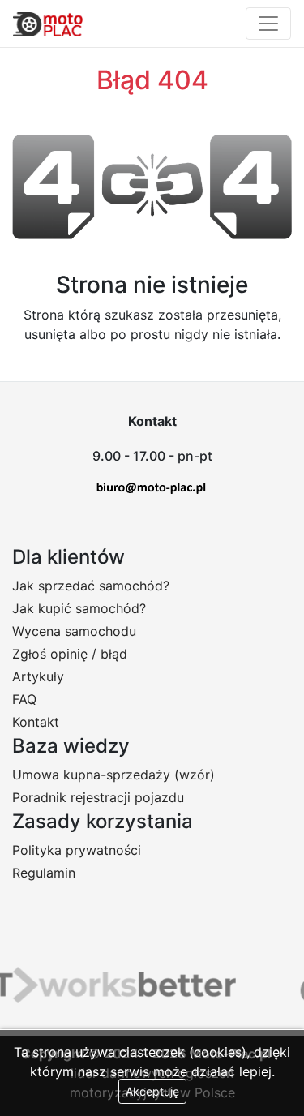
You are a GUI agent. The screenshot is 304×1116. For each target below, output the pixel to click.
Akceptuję (152, 1091)
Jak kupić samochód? (79, 608)
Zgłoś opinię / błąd (69, 654)
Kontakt (35, 722)
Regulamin (43, 873)
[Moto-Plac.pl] (48, 23)
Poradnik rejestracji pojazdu (98, 797)
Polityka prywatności (76, 850)
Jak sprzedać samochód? (90, 585)
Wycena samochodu (74, 631)
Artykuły (38, 676)
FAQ (24, 699)
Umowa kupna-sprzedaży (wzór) (113, 774)
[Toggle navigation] (268, 23)
